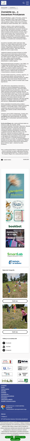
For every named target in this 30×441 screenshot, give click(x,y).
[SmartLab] (15, 254)
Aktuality (3, 390)
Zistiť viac (15, 301)
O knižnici (3, 385)
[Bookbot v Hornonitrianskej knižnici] (15, 226)
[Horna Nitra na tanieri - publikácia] (15, 211)
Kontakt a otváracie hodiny (8, 401)
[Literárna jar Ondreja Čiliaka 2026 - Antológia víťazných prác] (15, 186)
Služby (3, 387)
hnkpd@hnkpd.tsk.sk (11, 421)
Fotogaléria (4, 398)
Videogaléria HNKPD (6, 399)
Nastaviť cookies (15, 439)
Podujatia (3, 392)
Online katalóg (5, 389)
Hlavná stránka (4, 7)
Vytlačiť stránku (7, 159)
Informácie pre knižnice (7, 396)
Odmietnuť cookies (20, 437)
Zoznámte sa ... (13, 7)
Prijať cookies (9, 437)
